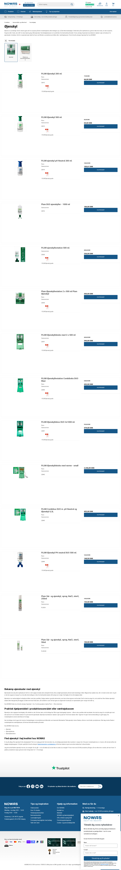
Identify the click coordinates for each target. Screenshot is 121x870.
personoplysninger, (104, 864)
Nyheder (59, 813)
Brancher (23, 11)
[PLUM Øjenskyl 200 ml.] (20, 92)
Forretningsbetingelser (64, 820)
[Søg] (71, 4)
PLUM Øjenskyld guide (48, 91)
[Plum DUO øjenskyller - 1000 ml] (20, 222)
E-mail (86, 849)
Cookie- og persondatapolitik (66, 823)
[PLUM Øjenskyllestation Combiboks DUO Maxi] (20, 396)
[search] (55, 4)
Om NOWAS (60, 808)
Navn (85, 842)
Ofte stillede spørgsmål (64, 818)
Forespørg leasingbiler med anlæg (41, 820)
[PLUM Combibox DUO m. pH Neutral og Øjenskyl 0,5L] (20, 527)
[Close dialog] (118, 815)
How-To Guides (35, 810)
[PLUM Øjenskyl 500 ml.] (20, 135)
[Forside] (10, 4)
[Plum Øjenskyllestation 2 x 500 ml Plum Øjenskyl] (20, 309)
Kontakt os (60, 810)
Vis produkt (101, 82)
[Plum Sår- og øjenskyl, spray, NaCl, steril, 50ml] (20, 658)
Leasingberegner (35, 818)
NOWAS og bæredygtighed (65, 815)
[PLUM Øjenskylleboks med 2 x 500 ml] (20, 353)
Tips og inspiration (54, 11)
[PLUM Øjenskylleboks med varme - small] (20, 483)
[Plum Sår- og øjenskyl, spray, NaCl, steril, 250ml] (20, 614)
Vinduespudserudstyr (37, 813)
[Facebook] (28, 786)
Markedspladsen (37, 11)
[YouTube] (37, 786)
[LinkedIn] (41, 786)
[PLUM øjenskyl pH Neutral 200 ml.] (20, 179)
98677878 (16, 808)
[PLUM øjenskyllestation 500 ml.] (20, 266)
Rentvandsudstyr (35, 815)
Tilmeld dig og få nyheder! (101, 858)
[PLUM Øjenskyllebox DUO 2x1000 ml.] (20, 440)
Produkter (11, 11)
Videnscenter (34, 808)
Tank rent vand (34, 823)
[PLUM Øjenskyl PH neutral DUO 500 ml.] (20, 570)
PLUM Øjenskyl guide (47, 135)
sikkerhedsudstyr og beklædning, (47, 744)
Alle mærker (113, 11)
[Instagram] (32, 786)
